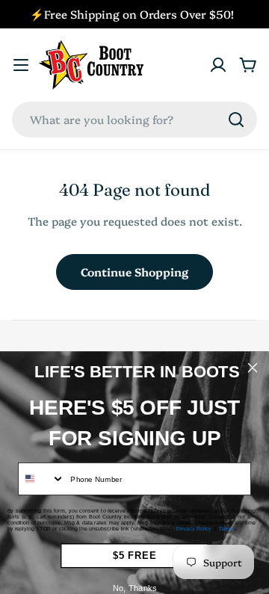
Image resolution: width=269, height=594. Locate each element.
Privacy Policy (193, 529)
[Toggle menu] (21, 65)
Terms (227, 529)
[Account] (218, 65)
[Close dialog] (252, 367)
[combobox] (134, 119)
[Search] (236, 120)
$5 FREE (134, 556)
